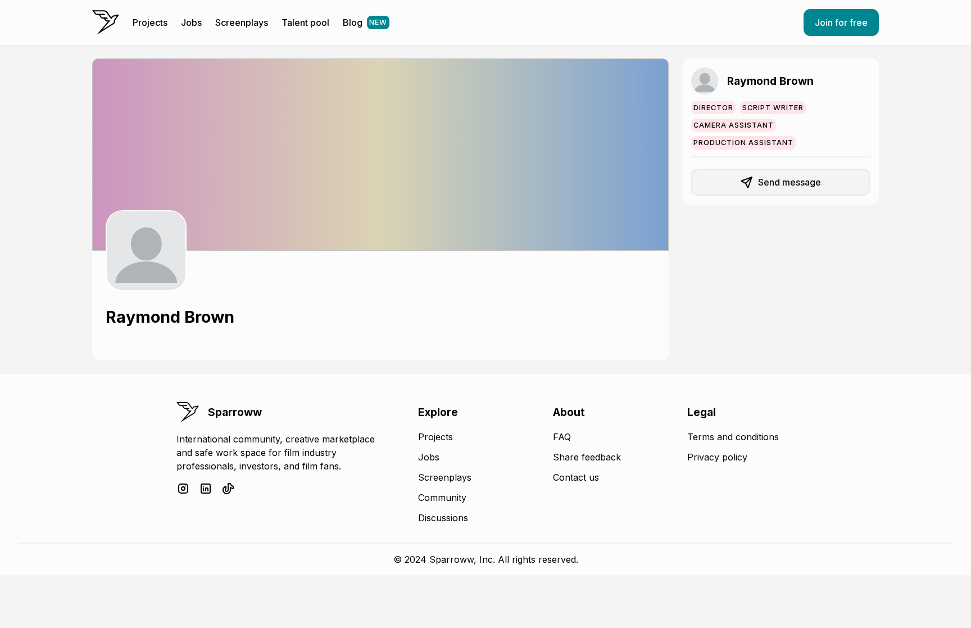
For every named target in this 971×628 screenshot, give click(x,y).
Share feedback (587, 457)
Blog (365, 22)
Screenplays (241, 22)
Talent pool (305, 22)
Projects (150, 22)
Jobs (191, 22)
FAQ (562, 436)
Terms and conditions (733, 436)
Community (442, 497)
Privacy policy (717, 457)
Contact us (576, 477)
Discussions (443, 517)
